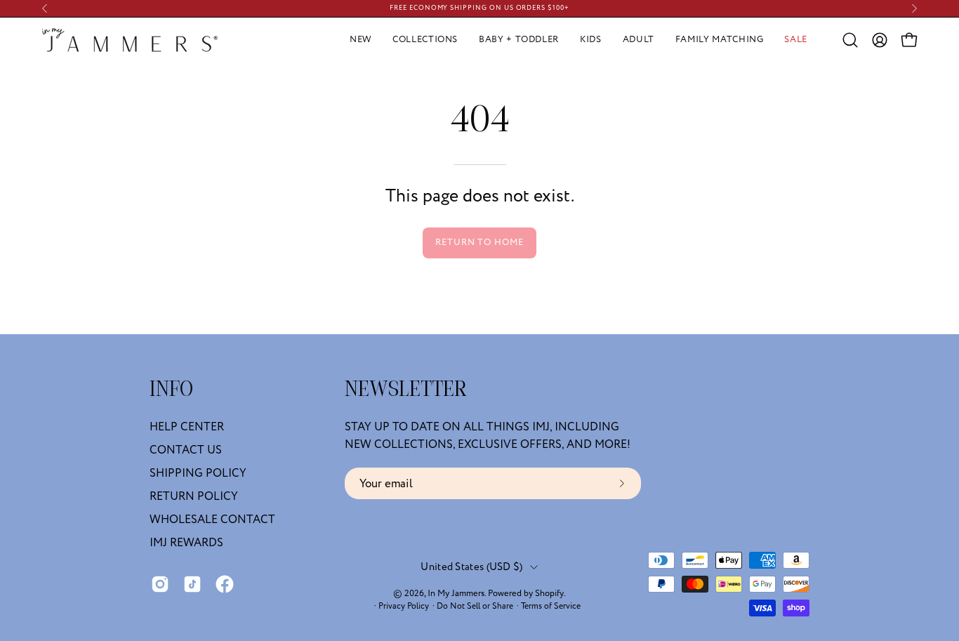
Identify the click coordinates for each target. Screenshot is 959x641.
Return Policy (194, 496)
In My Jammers (456, 593)
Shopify (549, 593)
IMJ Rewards (186, 542)
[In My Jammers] (130, 40)
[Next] (914, 8)
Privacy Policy (403, 606)
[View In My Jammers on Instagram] (160, 584)
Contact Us (186, 450)
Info (171, 390)
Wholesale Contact (212, 519)
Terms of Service (551, 606)
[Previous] (45, 8)
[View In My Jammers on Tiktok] (192, 584)
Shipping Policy (198, 473)
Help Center (187, 427)
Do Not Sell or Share (475, 606)
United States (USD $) (471, 567)
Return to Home (479, 242)
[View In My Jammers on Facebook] (224, 584)
